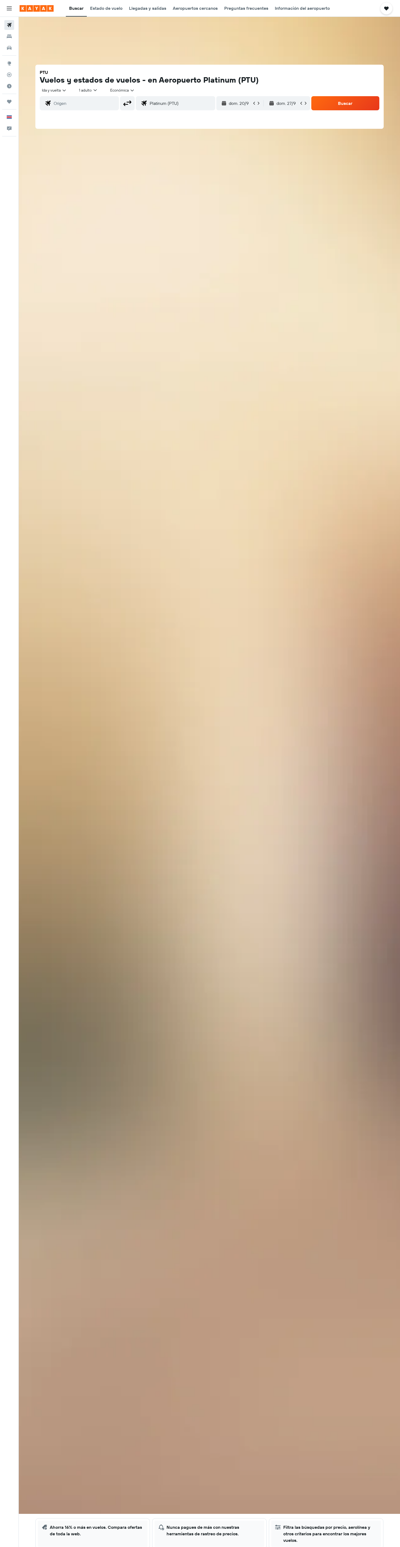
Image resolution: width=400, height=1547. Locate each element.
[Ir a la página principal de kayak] (37, 8)
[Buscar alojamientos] (9, 36)
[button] (9, 8)
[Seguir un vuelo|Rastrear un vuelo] (9, 74)
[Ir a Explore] (9, 63)
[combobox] (54, 90)
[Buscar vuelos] (9, 25)
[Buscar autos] (9, 47)
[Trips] (9, 101)
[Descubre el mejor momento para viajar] (9, 86)
